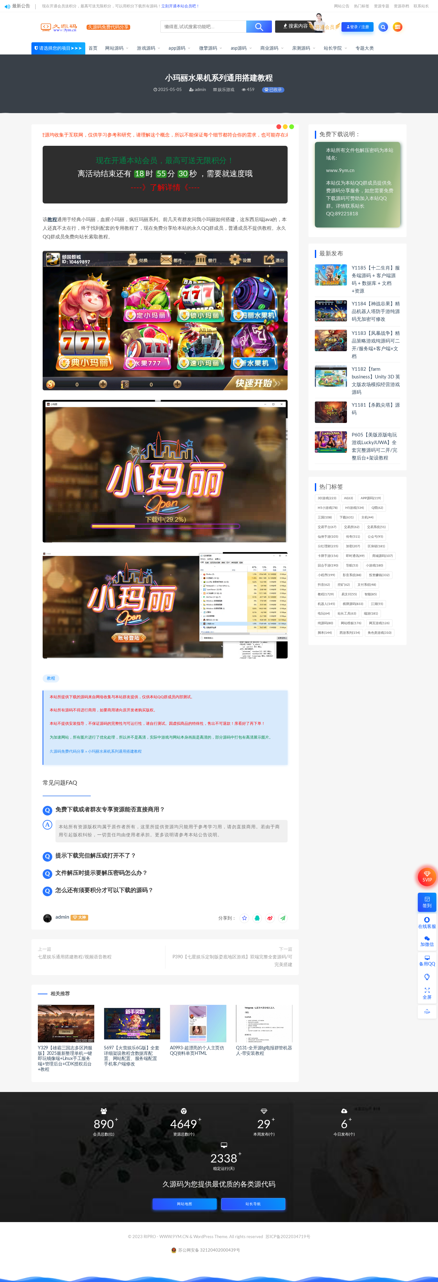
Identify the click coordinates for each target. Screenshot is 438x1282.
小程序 (326, 575)
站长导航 (253, 1204)
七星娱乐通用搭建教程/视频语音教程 (75, 957)
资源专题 (381, 6)
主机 (367, 517)
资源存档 (401, 6)
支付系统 (367, 584)
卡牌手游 (328, 556)
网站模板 (351, 623)
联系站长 (421, 6)
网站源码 (114, 48)
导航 (352, 565)
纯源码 (325, 623)
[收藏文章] (244, 918)
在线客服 (427, 926)
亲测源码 (301, 48)
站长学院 (333, 48)
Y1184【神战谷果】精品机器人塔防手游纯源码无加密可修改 (376, 312)
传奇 (353, 536)
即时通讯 (355, 556)
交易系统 (376, 527)
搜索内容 (297, 26)
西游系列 (350, 632)
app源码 (177, 48)
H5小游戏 (328, 507)
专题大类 (365, 48)
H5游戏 (354, 507)
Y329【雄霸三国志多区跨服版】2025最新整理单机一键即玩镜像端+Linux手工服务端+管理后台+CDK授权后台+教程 (65, 1059)
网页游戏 (379, 623)
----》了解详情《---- (165, 188)
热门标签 (361, 6)
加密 (353, 546)
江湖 (377, 604)
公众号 (375, 536)
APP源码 (371, 498)
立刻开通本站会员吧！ (180, 6)
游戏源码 (146, 48)
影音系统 (352, 575)
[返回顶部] (427, 1012)
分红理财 (328, 546)
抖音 (324, 584)
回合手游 (328, 565)
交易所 (351, 527)
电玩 (324, 613)
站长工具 (347, 613)
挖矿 (344, 584)
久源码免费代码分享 (67, 751)
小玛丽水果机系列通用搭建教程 (115, 751)
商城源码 (382, 556)
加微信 (427, 944)
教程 (52, 219)
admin (62, 917)
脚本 (325, 632)
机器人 (326, 604)
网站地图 (184, 1204)
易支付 (349, 594)
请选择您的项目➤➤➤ (60, 48)
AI (348, 498)
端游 (371, 613)
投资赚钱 (379, 575)
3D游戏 (327, 498)
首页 (92, 48)
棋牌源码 (353, 604)
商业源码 (269, 48)
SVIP (427, 880)
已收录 (275, 90)
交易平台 (327, 527)
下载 (347, 517)
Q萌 (377, 507)
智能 (371, 594)
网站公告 (342, 6)
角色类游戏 (380, 632)
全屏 (427, 997)
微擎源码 (208, 48)
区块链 (376, 546)
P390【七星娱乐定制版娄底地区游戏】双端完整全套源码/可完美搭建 (232, 961)
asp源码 (239, 48)
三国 (325, 517)
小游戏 (374, 565)
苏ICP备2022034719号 (287, 1237)
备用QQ (427, 964)
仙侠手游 (328, 536)
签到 (427, 906)
